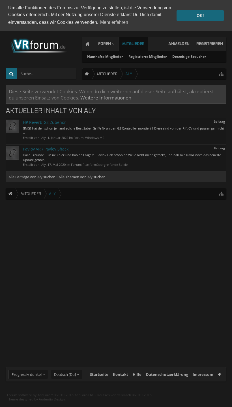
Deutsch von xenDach (124, 395)
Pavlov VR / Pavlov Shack (45, 149)
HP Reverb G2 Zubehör (44, 122)
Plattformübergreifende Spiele (105, 164)
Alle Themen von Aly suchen (82, 176)
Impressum (203, 374)
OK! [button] (200, 15)
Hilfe (137, 374)
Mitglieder (133, 43)
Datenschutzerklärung (167, 374)
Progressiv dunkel (27, 374)
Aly (43, 137)
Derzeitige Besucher (189, 56)
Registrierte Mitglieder (147, 56)
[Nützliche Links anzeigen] (221, 73)
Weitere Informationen (105, 97)
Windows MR (94, 137)
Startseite (99, 374)
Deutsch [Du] (65, 374)
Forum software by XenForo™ (50, 395)
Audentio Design (52, 399)
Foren (104, 43)
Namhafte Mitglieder (105, 56)
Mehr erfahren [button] (114, 22)
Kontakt (120, 374)
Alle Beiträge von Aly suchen (31, 176)
